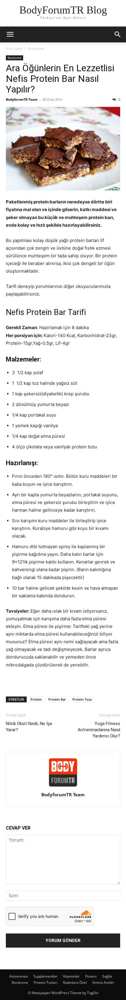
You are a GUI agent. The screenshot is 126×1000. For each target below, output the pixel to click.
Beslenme (36, 48)
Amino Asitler (103, 982)
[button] (10, 34)
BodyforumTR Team (22, 99)
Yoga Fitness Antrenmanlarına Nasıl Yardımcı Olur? (99, 730)
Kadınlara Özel (75, 982)
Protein (36, 699)
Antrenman (18, 976)
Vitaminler (71, 976)
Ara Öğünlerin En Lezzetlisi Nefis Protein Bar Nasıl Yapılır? (60, 78)
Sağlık (107, 976)
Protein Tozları (45, 982)
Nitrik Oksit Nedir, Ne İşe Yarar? (29, 726)
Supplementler (45, 976)
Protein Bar (57, 699)
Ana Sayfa (14, 48)
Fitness (91, 976)
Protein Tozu (82, 699)
